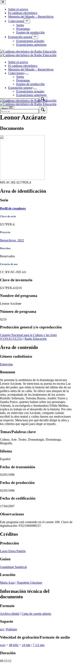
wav (2, 645)
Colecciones (16, 73)
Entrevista (6, 364)
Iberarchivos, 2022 (12, 240)
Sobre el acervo (18, 62)
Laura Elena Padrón (13, 551)
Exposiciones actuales (30, 91)
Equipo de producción (30, 84)
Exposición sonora (20, 87)
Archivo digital (9, 613)
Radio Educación (36, 338)
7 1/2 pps (38, 645)
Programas (23, 80)
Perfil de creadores (13, 208)
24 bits (26, 645)
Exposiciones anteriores (31, 95)
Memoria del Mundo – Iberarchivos (31, 69)
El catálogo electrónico (22, 65)
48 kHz (13, 645)
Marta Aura (7, 582)
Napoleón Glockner (29, 582)
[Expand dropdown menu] (27, 74)
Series (20, 76)
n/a (2, 629)
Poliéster (11, 629)
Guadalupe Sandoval (13, 567)
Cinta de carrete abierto (36, 613)
